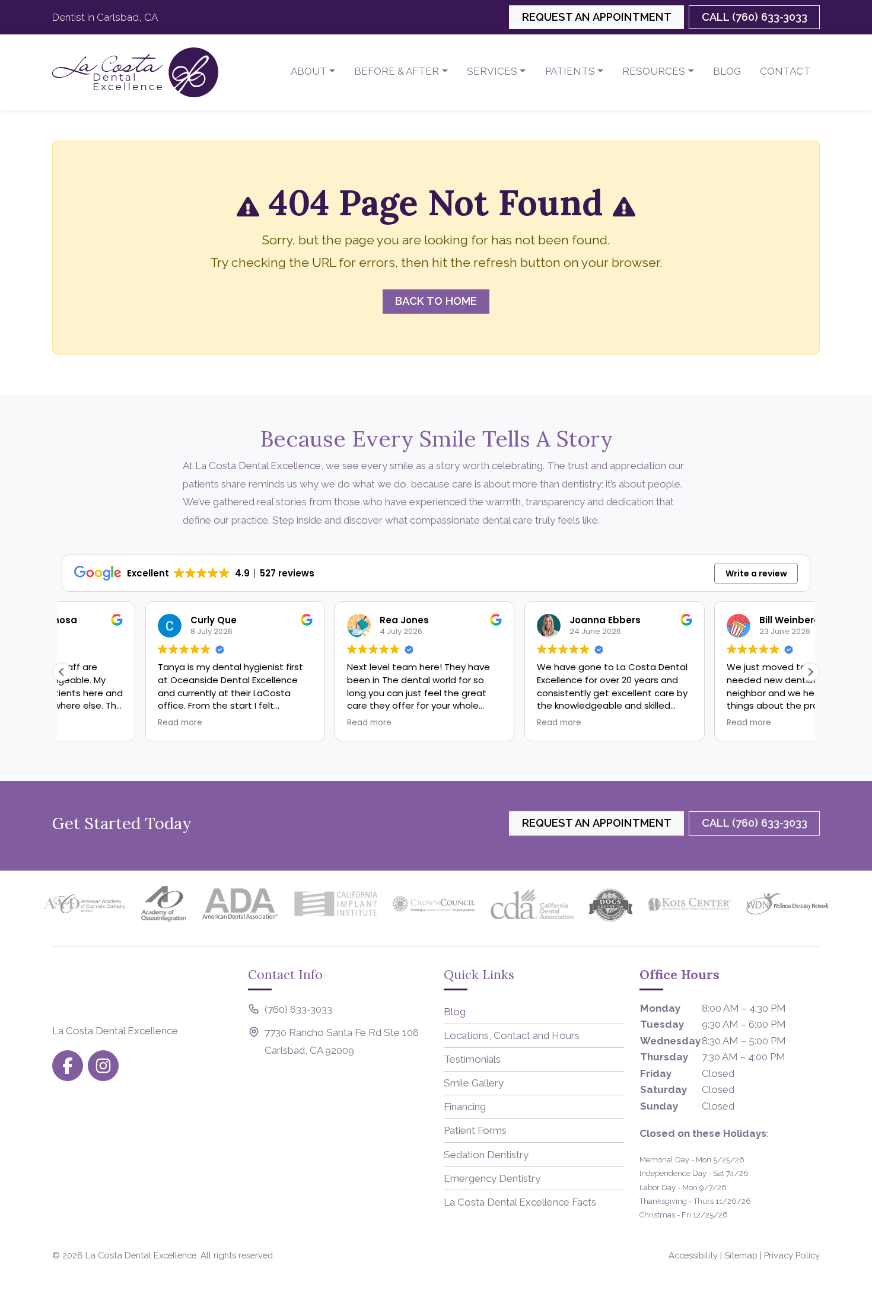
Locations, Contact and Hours (512, 1035)
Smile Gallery (474, 1083)
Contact (785, 71)
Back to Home (436, 301)
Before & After (396, 71)
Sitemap (741, 1255)
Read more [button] (96, 723)
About (309, 71)
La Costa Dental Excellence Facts (520, 1202)
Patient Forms (475, 1130)
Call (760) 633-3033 (754, 17)
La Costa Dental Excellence (140, 1255)
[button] (810, 672)
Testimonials (472, 1059)
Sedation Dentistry (486, 1155)
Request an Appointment (596, 17)
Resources (653, 71)
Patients (570, 71)
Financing (465, 1107)
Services (492, 71)
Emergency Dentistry (492, 1178)
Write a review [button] (756, 573)
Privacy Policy (792, 1255)
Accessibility (693, 1255)
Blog (727, 71)
